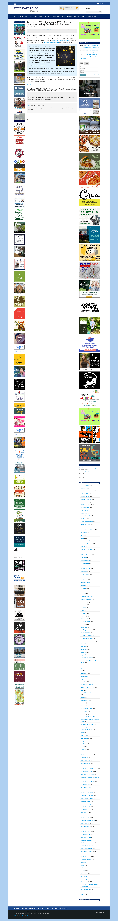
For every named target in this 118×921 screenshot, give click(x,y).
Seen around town (85, 700)
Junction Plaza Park (85, 632)
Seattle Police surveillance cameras (89, 693)
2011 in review (84, 488)
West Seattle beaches (86, 763)
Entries (15, 915)
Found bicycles (84, 580)
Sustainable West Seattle (86, 730)
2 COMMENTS (46, 29)
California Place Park (86, 524)
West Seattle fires (85, 790)
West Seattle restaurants (86, 840)
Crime (82, 538)
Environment (84, 571)
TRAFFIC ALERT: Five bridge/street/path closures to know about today (89, 56)
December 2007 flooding (87, 544)
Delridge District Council (87, 549)
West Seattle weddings (86, 859)
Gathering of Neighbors (86, 596)
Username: (82, 66)
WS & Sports (84, 873)
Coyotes (83, 535)
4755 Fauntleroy (84, 493)
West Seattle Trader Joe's (87, 848)
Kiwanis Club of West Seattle (88, 641)
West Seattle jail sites (86, 807)
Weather (83, 16)
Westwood (83, 862)
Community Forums (91, 16)
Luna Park (83, 646)
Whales (82, 865)
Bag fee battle (84, 513)
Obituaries (62, 16)
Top (28, 915)
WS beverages (84, 876)
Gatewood (83, 594)
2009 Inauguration (85, 485)
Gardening (83, 588)
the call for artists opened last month (61, 40)
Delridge (83, 546)
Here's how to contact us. (49, 911)
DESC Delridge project (86, 555)
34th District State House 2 (87, 491)
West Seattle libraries (86, 809)
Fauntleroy (83, 577)
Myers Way (83, 652)
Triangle (83, 741)
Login (81, 63)
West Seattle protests (86, 834)
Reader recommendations (87, 684)
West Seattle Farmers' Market (88, 782)
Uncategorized (84, 743)
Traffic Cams (76, 16)
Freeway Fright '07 (85, 582)
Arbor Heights (84, 510)
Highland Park (84, 619)
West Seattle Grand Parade (87, 795)
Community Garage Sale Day (88, 530)
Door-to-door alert (85, 560)
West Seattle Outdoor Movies (88, 820)
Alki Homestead (85, 502)
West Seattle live (85, 812)
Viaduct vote (84, 749)
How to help (84, 627)
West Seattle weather (86, 857)
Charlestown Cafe (85, 527)
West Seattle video (85, 854)
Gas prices (83, 591)
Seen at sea (83, 703)
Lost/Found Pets (55, 16)
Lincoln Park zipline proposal (88, 644)
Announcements (85, 507)
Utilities (83, 746)
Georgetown (84, 605)
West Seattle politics (85, 832)
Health (82, 610)
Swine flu (83, 732)
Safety (82, 690)
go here (56, 77)
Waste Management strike (87, 752)
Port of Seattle (84, 676)
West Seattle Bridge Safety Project (89, 769)
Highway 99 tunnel (85, 621)
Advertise (20, 16)
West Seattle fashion (86, 784)
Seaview (83, 697)
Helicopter (83, 613)
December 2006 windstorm (87, 541)
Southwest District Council (87, 717)
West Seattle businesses (86, 771)
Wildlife (83, 870)
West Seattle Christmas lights (88, 774)
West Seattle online (85, 818)
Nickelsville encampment (87, 657)
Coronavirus (84, 532)
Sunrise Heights (84, 727)
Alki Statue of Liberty (86, 505)
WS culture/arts (84, 882)
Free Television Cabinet (85, 472)
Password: (82, 70)
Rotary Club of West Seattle (87, 687)
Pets (82, 670)
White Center (84, 868)
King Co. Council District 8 (87, 635)
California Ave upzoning (87, 521)
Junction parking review (87, 630)
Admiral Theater (85, 496)
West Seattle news (85, 815)
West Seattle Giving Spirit (87, 793)
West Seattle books (85, 766)
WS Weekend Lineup (86, 892)
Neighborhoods (84, 655)
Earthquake (83, 566)
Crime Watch (42, 16)
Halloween (83, 607)
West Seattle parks (85, 823)
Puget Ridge (83, 682)
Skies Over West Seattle (86, 708)
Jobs (48, 16)
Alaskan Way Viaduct (86, 499)
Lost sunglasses (83, 476)
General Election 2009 (86, 599)
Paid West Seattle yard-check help (87, 468)
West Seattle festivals (62, 29)
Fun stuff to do (84, 585)
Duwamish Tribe (85, 563)
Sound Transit (84, 711)
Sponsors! (69, 16)
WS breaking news (85, 879)
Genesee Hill (84, 602)
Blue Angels (84, 519)
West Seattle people (85, 826)
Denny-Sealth (84, 552)
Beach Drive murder (86, 516)
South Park (83, 714)
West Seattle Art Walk (86, 760)
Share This (29, 84)
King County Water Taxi (86, 638)
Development (84, 557)
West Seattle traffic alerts (87, 851)
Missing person (84, 649)
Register (86, 63)
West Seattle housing (86, 804)
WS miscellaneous (85, 889)
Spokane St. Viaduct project (87, 724)
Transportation (84, 738)
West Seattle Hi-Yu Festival (87, 798)
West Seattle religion (86, 837)
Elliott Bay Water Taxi (86, 569)
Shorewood (83, 706)
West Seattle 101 (84, 757)
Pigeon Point (84, 673)
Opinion (83, 668)
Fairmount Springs (85, 574)
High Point (83, 616)
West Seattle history (85, 801)
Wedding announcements (87, 755)
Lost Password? (95, 74)
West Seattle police (85, 829)
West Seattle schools (86, 845)
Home (15, 16)
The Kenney (84, 735)
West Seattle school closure (87, 843)
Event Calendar (29, 16)
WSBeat (82, 895)
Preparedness (84, 679)
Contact (36, 16)
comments (21, 915)
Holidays (54, 29)
